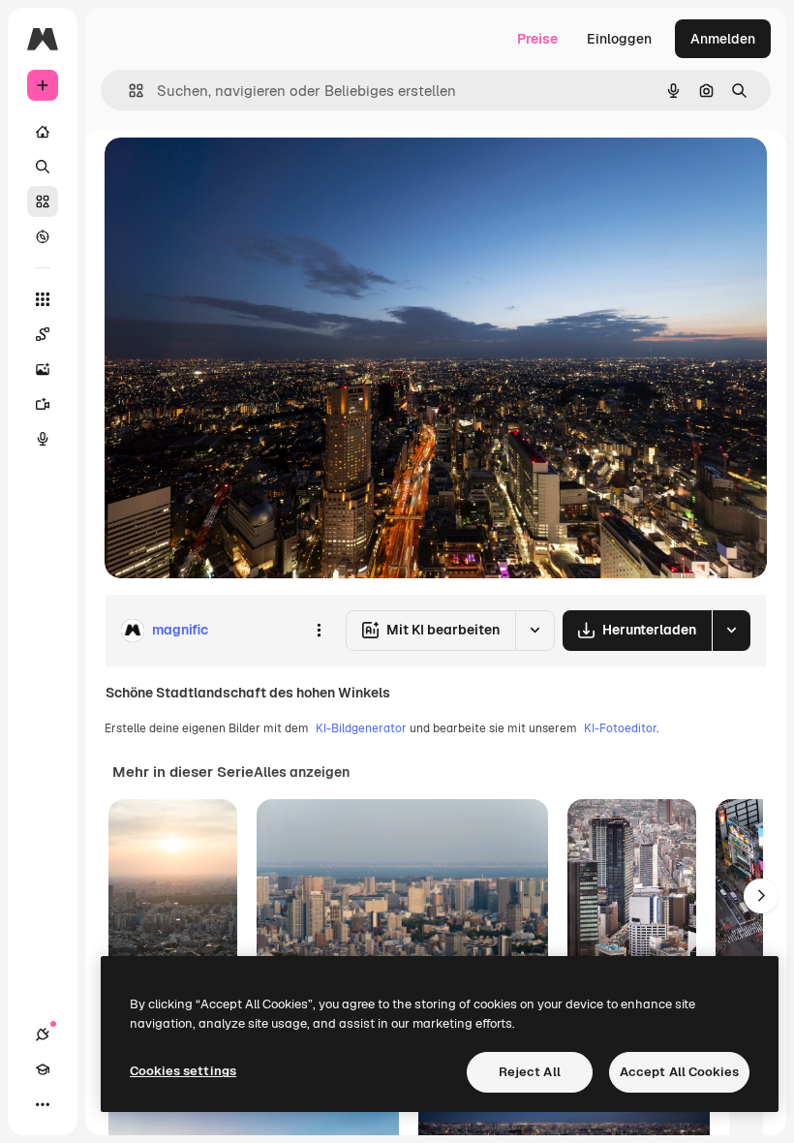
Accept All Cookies (679, 1072)
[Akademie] (42, 1069)
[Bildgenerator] (42, 369)
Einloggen (619, 38)
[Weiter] (761, 896)
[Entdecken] (42, 236)
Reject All (530, 1072)
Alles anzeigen (302, 772)
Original (228, 174)
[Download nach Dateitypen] (731, 630)
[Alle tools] (42, 299)
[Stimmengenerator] (42, 438)
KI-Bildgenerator (361, 728)
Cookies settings (183, 1071)
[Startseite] (42, 131)
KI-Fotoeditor (620, 728)
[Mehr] (42, 1104)
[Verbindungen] (42, 1034)
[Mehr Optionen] (318, 630)
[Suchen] (42, 166)
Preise (537, 38)
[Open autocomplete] (128, 90)
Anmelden (722, 38)
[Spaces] (42, 334)
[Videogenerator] (42, 403)
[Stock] (42, 201)
